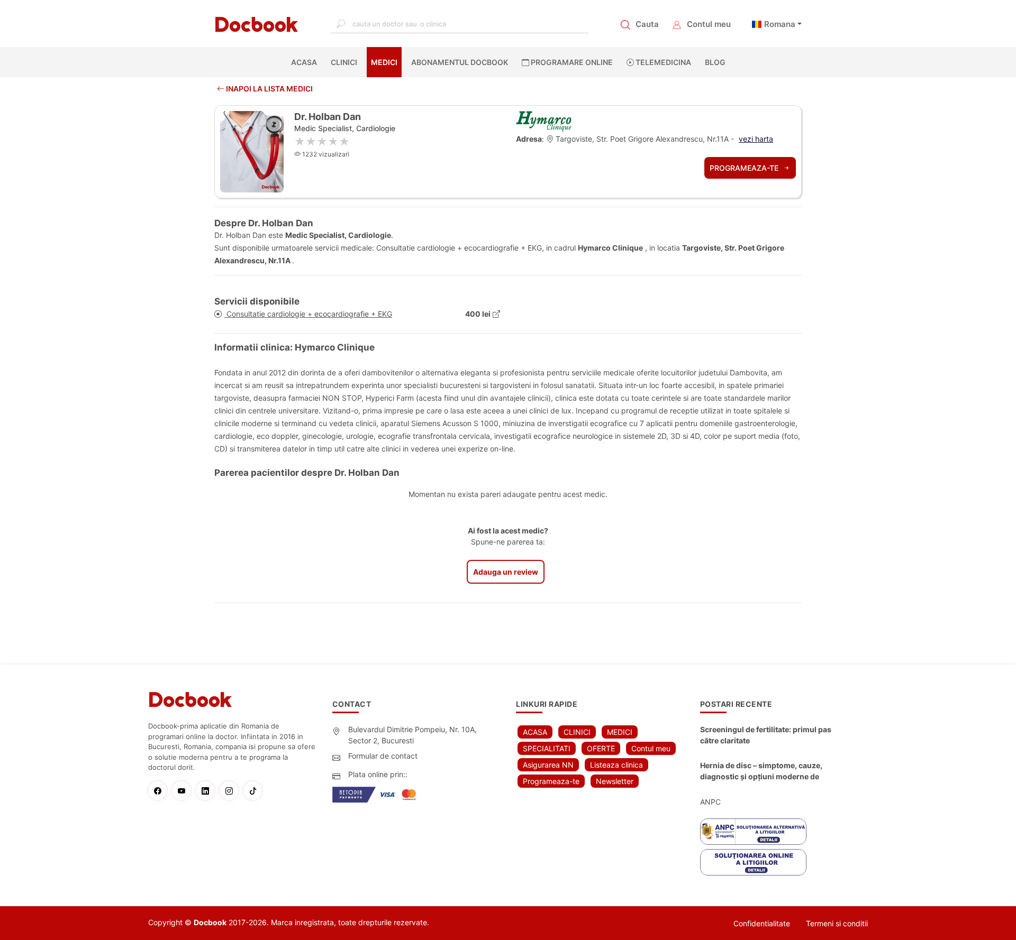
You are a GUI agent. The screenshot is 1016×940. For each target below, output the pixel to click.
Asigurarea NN (548, 764)
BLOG (715, 62)
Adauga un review (505, 571)
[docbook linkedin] (208, 790)
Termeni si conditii (837, 923)
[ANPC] (753, 831)
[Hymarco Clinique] (544, 120)
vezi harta (756, 138)
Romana (779, 24)
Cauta (647, 24)
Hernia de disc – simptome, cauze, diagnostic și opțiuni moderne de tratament (761, 771)
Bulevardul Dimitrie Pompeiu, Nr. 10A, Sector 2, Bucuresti (412, 735)
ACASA (306, 62)
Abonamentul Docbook (459, 62)
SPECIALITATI (546, 748)
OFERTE (601, 748)
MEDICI (384, 62)
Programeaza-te (745, 167)
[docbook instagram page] (231, 790)
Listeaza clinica (616, 764)
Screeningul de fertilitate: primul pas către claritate (765, 735)
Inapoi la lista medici (268, 88)
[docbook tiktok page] (255, 790)
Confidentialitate (761, 923)
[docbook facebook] (160, 790)
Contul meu (709, 24)
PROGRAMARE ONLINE (571, 62)
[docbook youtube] (184, 790)
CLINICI (344, 62)
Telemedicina (662, 62)
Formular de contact (383, 755)
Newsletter (614, 781)
